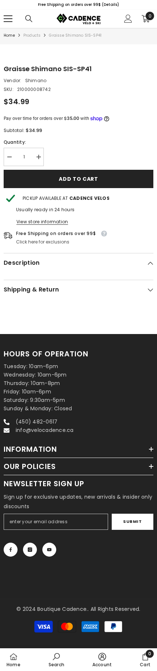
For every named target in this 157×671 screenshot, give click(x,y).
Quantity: (15, 142)
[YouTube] (49, 550)
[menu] (8, 18)
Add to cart (78, 179)
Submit (132, 521)
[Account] (128, 19)
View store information (42, 222)
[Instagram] (30, 550)
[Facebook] (11, 550)
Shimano (36, 80)
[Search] (28, 18)
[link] (56, 660)
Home (9, 35)
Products (32, 35)
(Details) (66, 4)
